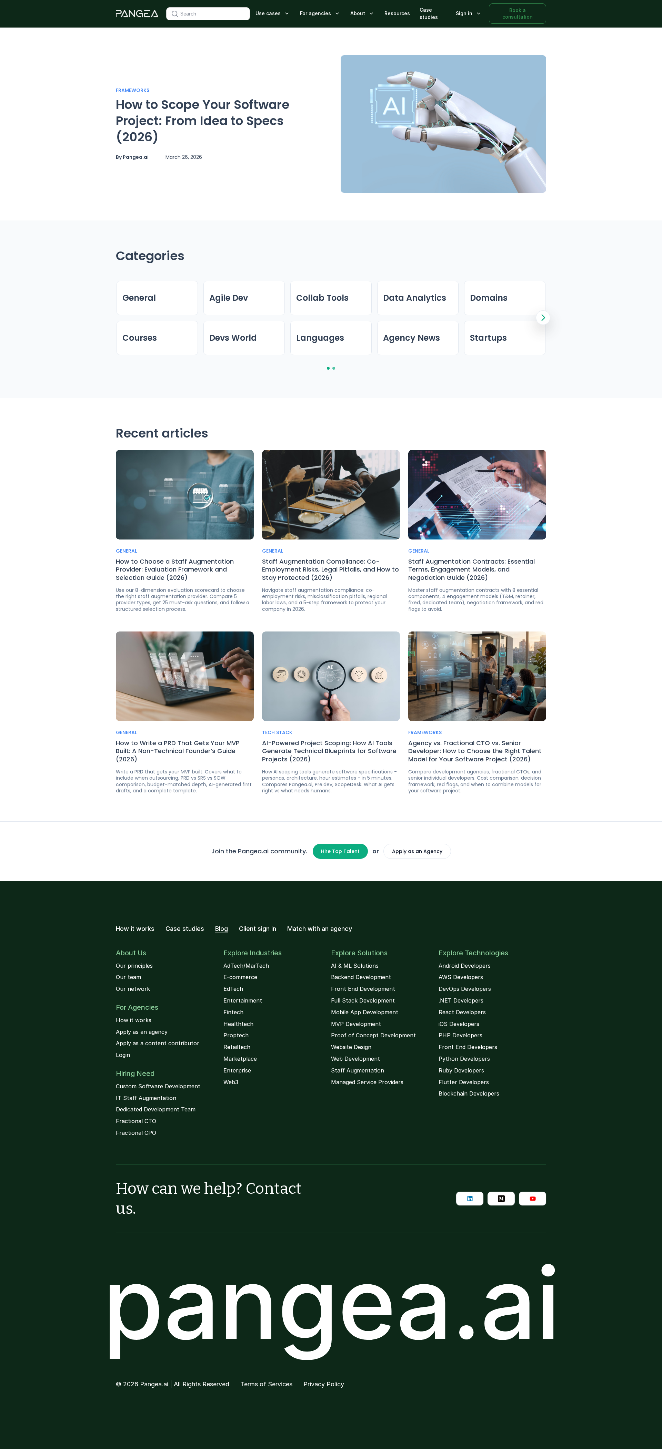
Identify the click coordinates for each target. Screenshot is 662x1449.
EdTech (233, 988)
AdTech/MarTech (246, 965)
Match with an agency (319, 928)
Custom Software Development (158, 1086)
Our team (128, 977)
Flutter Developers (464, 1082)
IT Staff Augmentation (146, 1098)
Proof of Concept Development (373, 1035)
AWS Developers (461, 977)
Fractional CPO (136, 1132)
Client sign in (257, 928)
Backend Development (361, 977)
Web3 (230, 1082)
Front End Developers (468, 1047)
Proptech (236, 1035)
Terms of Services (266, 1384)
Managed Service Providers (367, 1082)
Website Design (351, 1047)
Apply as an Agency (417, 851)
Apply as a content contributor (157, 1043)
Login (123, 1054)
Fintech (233, 1012)
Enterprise (237, 1070)
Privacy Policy (323, 1384)
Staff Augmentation (357, 1070)
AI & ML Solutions (355, 965)
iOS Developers (459, 1023)
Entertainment (242, 1000)
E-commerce (240, 977)
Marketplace (240, 1058)
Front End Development (363, 988)
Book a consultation (517, 13)
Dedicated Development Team (155, 1109)
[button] (272, 13)
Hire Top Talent (340, 851)
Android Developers (465, 965)
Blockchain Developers (469, 1093)
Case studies (429, 13)
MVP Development (356, 1023)
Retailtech (236, 1047)
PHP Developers (460, 1035)
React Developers (462, 1012)
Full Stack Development (363, 1000)
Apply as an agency (142, 1031)
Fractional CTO (136, 1121)
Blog (221, 928)
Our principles (134, 965)
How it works (135, 928)
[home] (137, 14)
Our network (133, 988)
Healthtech (238, 1023)
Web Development (355, 1058)
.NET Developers (461, 1000)
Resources (397, 13)
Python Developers (464, 1058)
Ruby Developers (461, 1070)
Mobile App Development (364, 1012)
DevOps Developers (465, 988)
